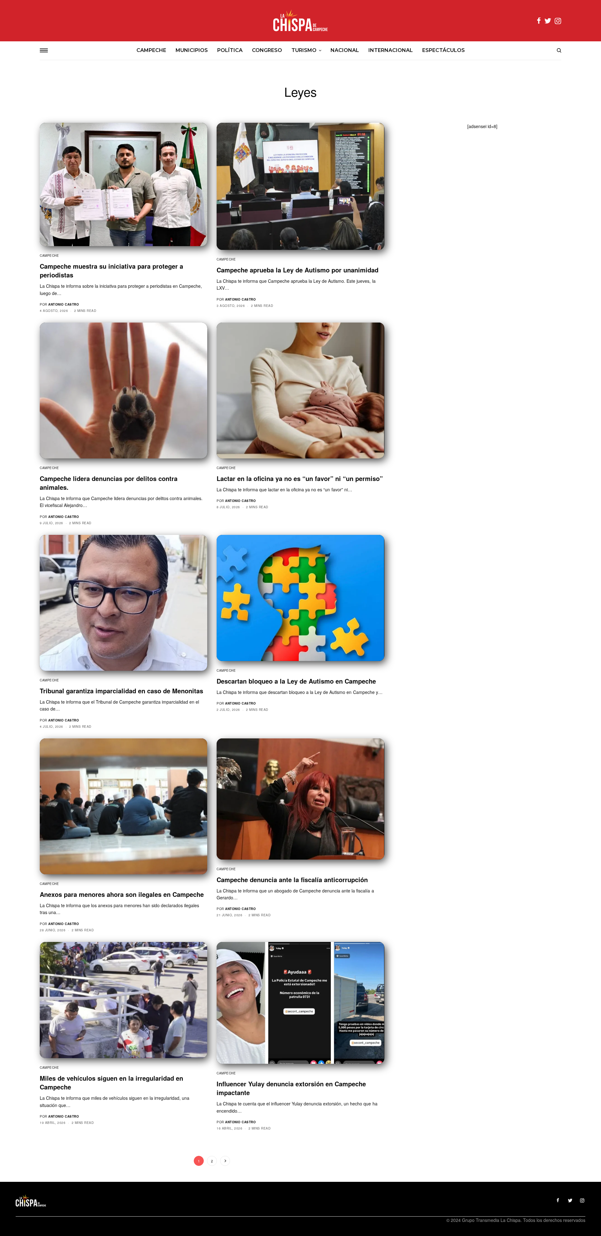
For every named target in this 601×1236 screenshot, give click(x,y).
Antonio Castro (63, 304)
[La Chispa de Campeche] (300, 20)
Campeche (49, 255)
